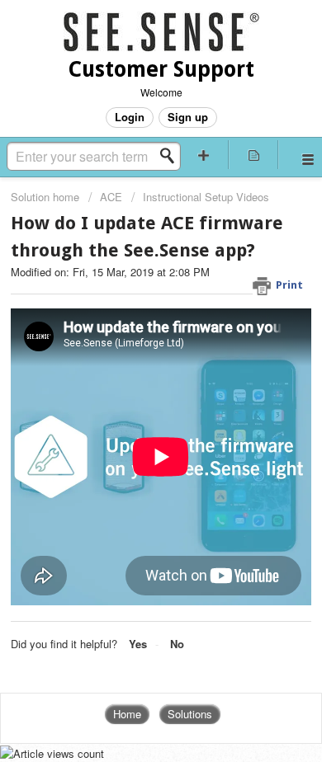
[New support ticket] (203, 154)
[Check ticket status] (254, 154)
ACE (111, 197)
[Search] (171, 156)
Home (127, 714)
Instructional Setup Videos (206, 197)
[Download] (130, 367)
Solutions (190, 714)
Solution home (47, 197)
